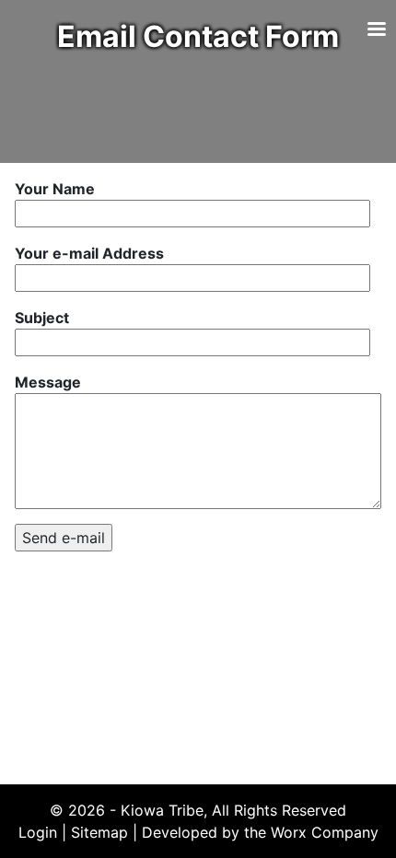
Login (37, 832)
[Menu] (375, 31)
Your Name (55, 189)
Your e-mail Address (89, 253)
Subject (42, 317)
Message (48, 382)
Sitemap (99, 832)
